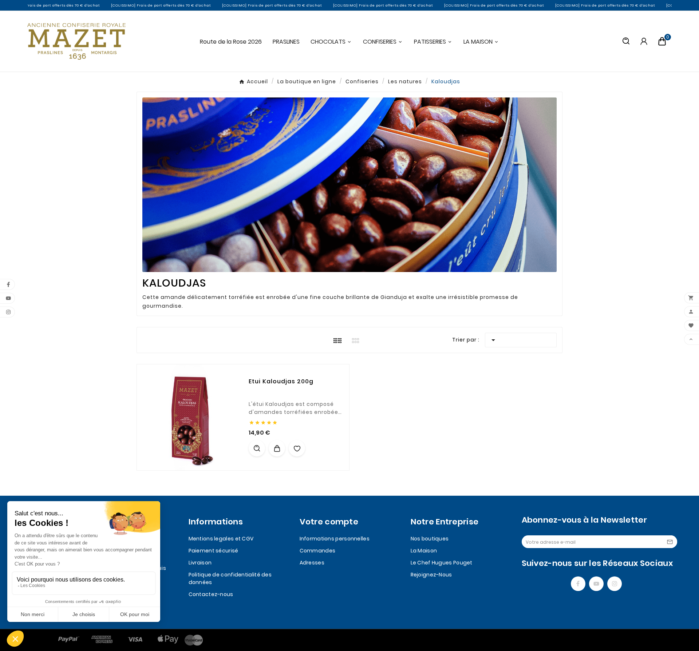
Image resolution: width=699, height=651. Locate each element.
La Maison (424, 550)
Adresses (312, 562)
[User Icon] (643, 41)
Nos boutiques (430, 538)
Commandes (318, 550)
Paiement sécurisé (213, 550)
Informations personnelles (335, 538)
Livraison (200, 562)
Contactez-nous (211, 594)
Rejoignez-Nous (431, 574)
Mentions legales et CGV (221, 538)
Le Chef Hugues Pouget (442, 562)
